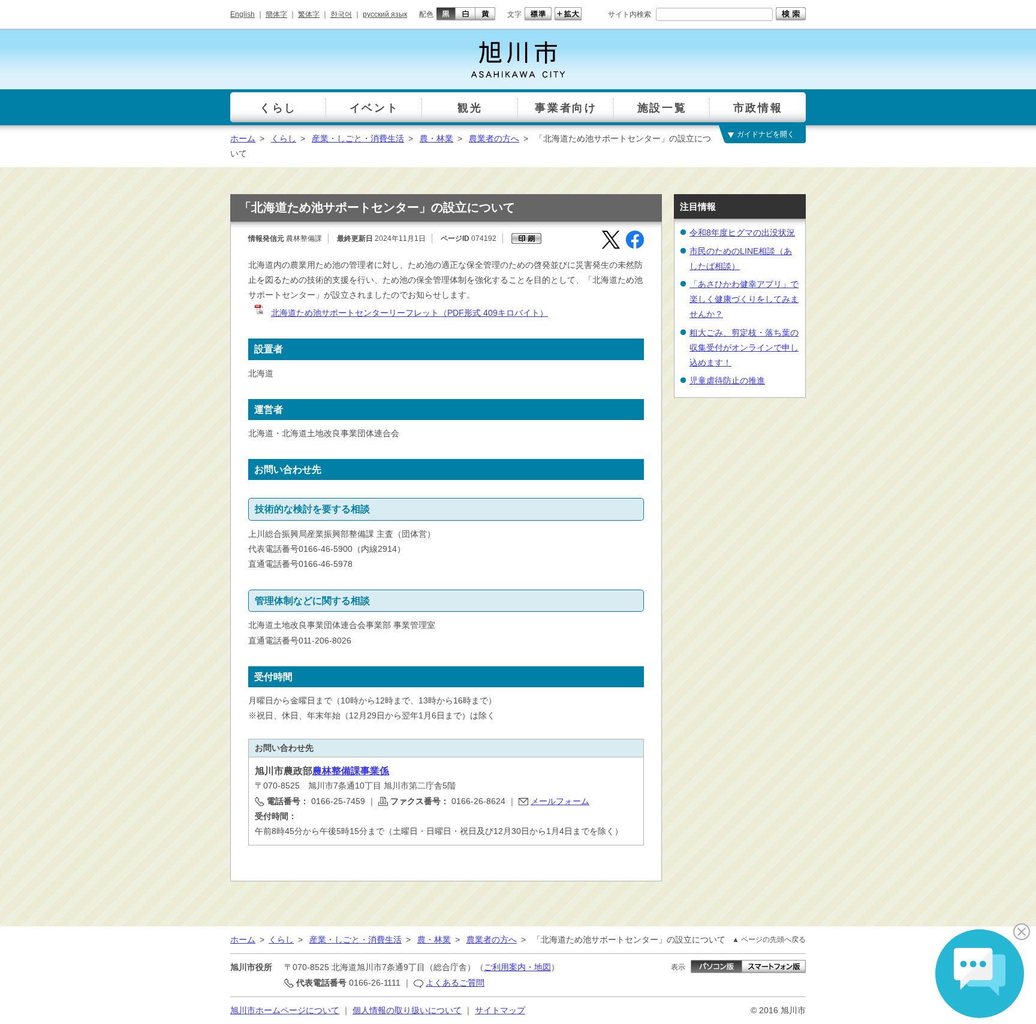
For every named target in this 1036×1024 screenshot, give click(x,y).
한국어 (341, 14)
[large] (567, 13)
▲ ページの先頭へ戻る (769, 939)
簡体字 (276, 14)
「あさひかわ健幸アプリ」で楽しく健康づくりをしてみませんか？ (744, 299)
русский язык (385, 14)
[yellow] (485, 13)
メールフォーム (560, 801)
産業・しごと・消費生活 (358, 138)
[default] (537, 13)
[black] (444, 13)
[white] (465, 13)
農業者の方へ (494, 138)
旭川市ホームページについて (284, 1010)
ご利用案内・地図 (517, 967)
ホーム (242, 138)
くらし (283, 138)
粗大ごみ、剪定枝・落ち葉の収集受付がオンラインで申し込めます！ (744, 347)
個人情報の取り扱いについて (407, 1010)
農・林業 (436, 138)
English (242, 14)
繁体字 (309, 14)
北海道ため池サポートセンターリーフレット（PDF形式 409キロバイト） (409, 313)
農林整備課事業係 (350, 771)
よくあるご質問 (455, 982)
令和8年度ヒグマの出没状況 (742, 232)
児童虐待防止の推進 (727, 380)
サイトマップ (500, 1010)
